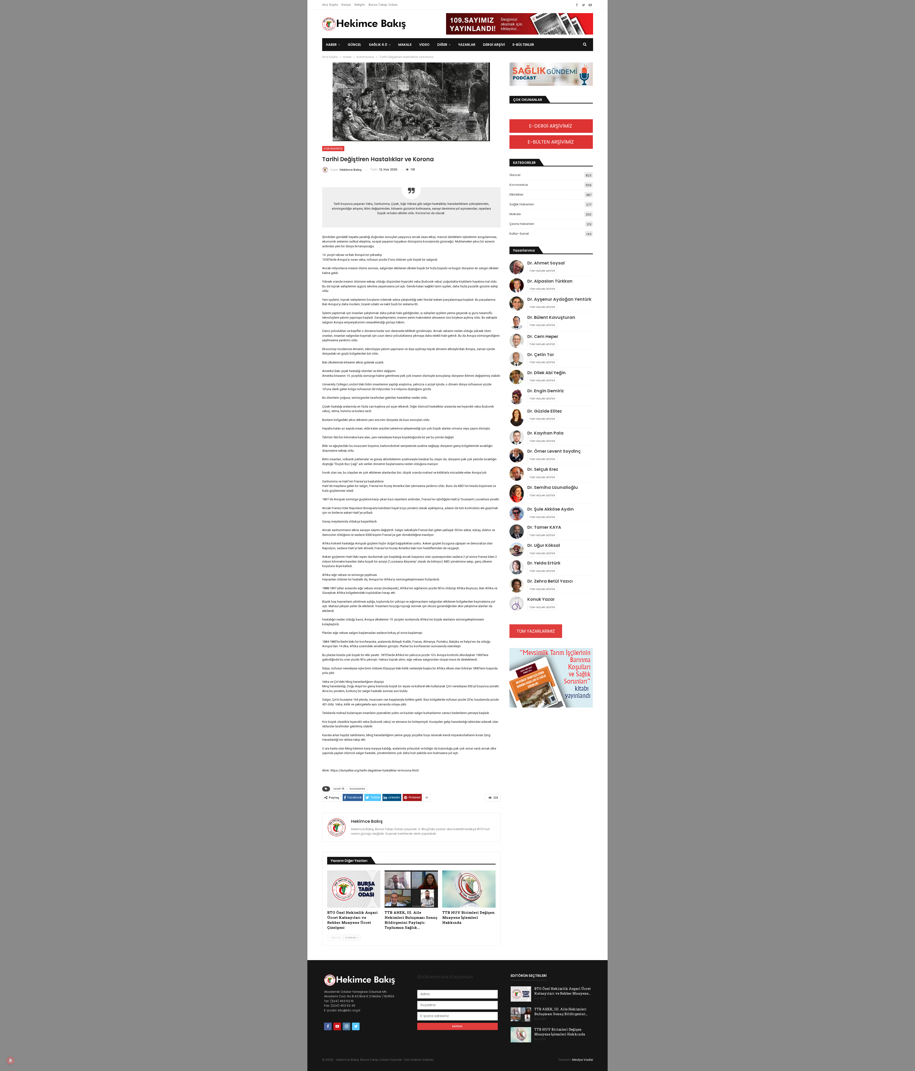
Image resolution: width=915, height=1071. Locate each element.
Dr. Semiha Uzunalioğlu (552, 487)
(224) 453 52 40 (342, 1005)
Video (424, 44)
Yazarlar (466, 44)
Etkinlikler (516, 194)
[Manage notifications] (10, 1060)
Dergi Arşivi (494, 44)
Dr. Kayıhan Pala (545, 433)
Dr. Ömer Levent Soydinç (554, 451)
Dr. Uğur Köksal (543, 545)
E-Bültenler (523, 44)
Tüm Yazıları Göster (542, 270)
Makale (405, 44)
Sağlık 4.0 (378, 44)
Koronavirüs (333, 148)
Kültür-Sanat (519, 233)
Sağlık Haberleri (521, 204)
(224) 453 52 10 (342, 1001)
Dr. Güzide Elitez (544, 411)
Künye (346, 4)
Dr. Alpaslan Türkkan (550, 281)
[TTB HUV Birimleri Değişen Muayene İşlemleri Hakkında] (469, 889)
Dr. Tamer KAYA (544, 527)
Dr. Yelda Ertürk (543, 563)
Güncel (354, 44)
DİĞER (442, 44)
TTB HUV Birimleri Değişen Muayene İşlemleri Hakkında (559, 1031)
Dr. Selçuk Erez (542, 469)
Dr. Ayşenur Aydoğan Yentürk (559, 299)
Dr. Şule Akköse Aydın (550, 509)
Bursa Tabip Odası (383, 4)
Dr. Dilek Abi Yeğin (546, 373)
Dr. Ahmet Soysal (546, 263)
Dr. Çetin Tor (540, 354)
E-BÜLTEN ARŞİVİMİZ (551, 142)
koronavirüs (357, 789)
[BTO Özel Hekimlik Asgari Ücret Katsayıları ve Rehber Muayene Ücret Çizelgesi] (354, 889)
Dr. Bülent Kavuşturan (551, 317)
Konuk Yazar (541, 599)
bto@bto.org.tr (349, 1010)
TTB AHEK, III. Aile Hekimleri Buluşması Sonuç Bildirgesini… (561, 1011)
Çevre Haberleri (521, 224)
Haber (331, 44)
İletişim (359, 4)
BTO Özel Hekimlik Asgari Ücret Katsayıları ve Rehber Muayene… (562, 991)
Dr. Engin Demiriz (545, 391)
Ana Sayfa (330, 4)
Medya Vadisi (582, 1059)
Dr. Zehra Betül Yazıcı (550, 581)
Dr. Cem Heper (542, 336)
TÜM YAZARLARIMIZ (536, 631)
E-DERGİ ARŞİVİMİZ (551, 126)
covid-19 (338, 789)
